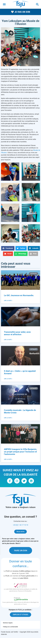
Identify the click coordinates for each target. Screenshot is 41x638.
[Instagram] (17, 481)
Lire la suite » (8, 300)
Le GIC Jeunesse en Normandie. (19, 295)
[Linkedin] (31, 481)
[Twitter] (24, 481)
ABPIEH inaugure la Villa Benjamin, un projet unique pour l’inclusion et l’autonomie (20, 451)
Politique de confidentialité (10, 626)
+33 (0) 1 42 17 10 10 (20, 525)
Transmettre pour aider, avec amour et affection (17, 333)
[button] (4, 4)
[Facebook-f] (9, 481)
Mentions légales (8, 623)
